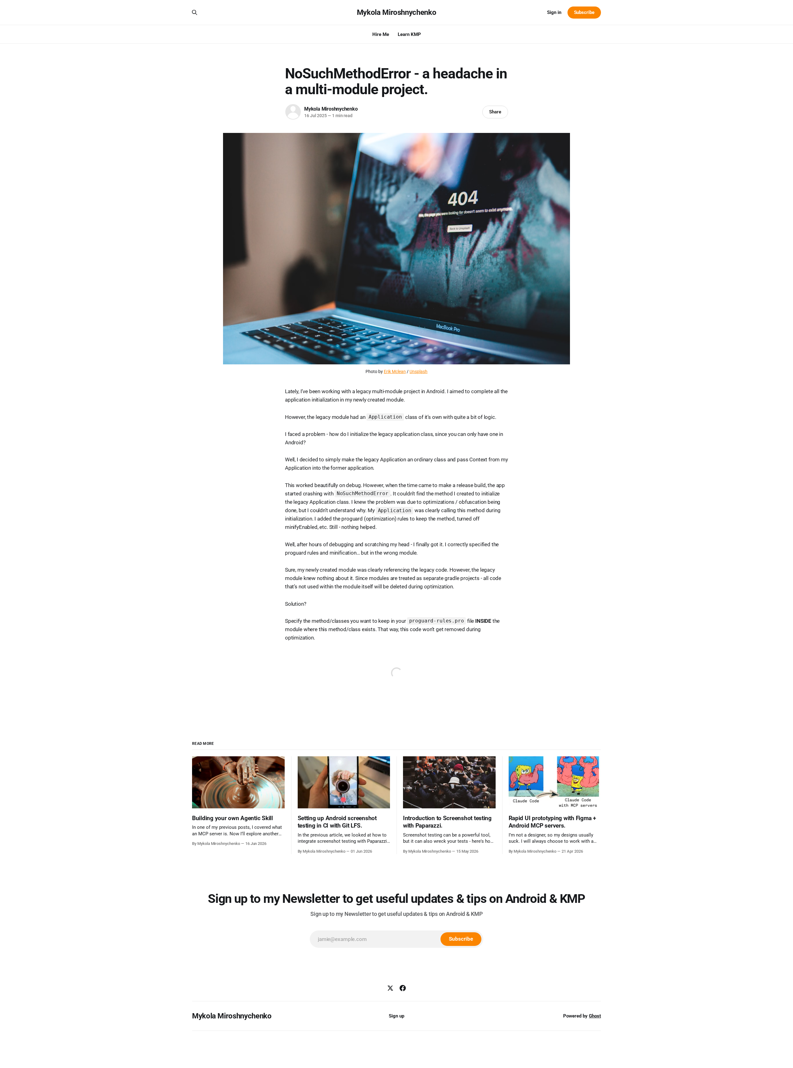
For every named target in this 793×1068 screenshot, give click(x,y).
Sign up (396, 1016)
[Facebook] (403, 988)
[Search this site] (194, 12)
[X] (390, 988)
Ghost (595, 1016)
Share (495, 112)
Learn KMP (409, 34)
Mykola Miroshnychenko (396, 12)
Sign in (554, 12)
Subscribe (584, 12)
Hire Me (380, 34)
